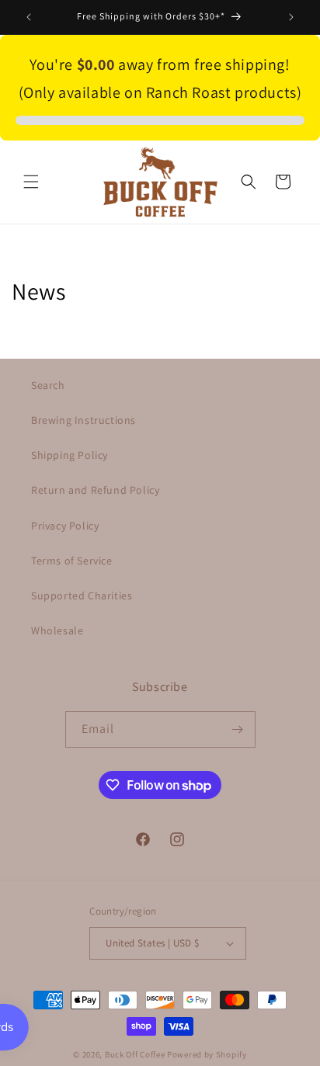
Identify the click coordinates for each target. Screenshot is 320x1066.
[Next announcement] (291, 17)
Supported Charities (81, 595)
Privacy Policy (65, 526)
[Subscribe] (238, 729)
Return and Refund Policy (95, 490)
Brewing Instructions (83, 420)
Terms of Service (72, 561)
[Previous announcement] (29, 17)
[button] (31, 182)
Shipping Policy (69, 455)
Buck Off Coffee (135, 1054)
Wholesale (57, 630)
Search (48, 385)
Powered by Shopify (207, 1054)
